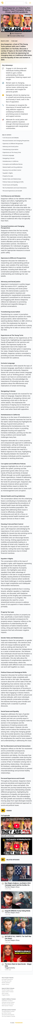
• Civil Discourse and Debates (10, 137)
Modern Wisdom (6, 982)
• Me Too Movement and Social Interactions (14, 188)
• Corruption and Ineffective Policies (12, 164)
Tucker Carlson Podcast (7, 991)
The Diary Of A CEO (6, 981)
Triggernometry (10, 968)
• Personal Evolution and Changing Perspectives (15, 140)
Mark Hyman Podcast (7, 1005)
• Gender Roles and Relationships (11, 179)
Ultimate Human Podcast (8, 1002)
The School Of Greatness (8, 1014)
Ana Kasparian (17, 33)
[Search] (26, 2)
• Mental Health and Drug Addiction (12, 167)
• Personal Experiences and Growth (12, 191)
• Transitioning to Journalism (10, 149)
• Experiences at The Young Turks (11, 152)
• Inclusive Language (8, 155)
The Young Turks (9, 30)
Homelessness (18, 30)
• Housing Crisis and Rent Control (11, 170)
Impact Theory (5, 984)
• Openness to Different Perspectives (12, 143)
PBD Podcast (5, 993)
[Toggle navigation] (30, 2)
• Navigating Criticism (8, 158)
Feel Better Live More (7, 1000)
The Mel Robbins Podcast (8, 1011)
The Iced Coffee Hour (16, 36)
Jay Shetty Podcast (6, 1013)
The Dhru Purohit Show (8, 1004)
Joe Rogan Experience (7, 979)
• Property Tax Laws (7, 176)
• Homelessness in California (10, 161)
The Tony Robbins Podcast (8, 1016)
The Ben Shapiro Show (12, 887)
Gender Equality (27, 30)
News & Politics (27, 16)
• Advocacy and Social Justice (10, 146)
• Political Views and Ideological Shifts (13, 182)
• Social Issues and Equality (10, 185)
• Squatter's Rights (7, 173)
